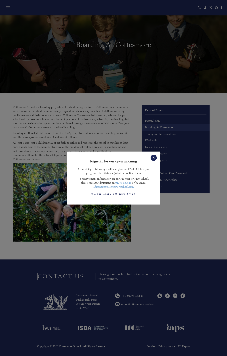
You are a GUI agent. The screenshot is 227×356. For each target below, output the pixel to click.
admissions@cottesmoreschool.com (113, 187)
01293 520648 (123, 182)
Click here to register (113, 194)
